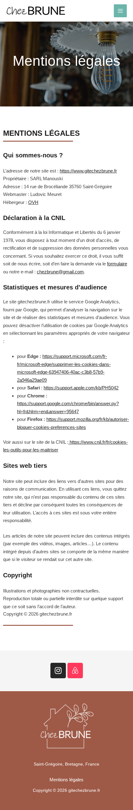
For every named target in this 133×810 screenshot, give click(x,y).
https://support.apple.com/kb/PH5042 (81, 387)
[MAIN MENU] (120, 11)
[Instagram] (58, 670)
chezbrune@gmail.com (60, 271)
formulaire (117, 263)
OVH (33, 202)
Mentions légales (66, 779)
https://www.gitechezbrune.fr (88, 170)
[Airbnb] (75, 670)
